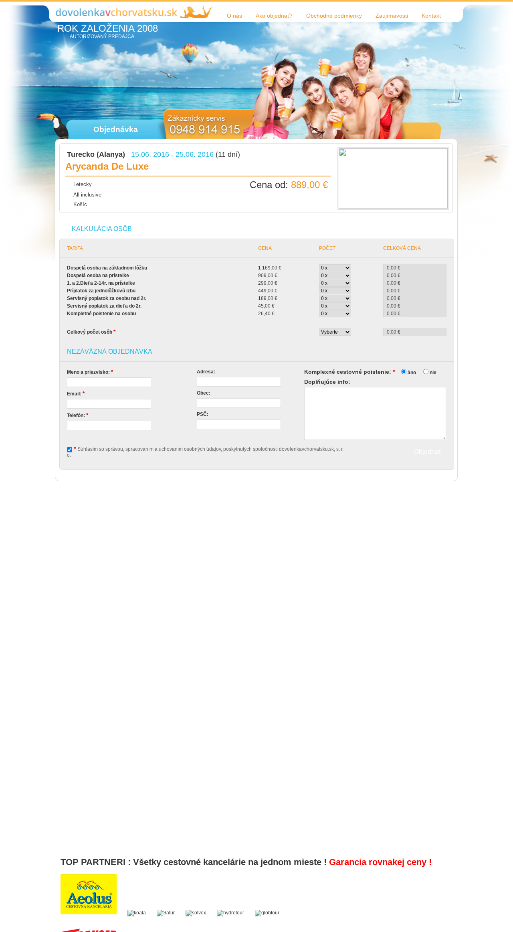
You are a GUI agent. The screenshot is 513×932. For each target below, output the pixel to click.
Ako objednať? (274, 15)
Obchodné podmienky (334, 15)
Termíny (313, 196)
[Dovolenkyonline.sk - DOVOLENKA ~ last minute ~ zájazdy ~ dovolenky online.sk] (108, 12)
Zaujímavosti (392, 15)
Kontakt (431, 15)
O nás (234, 15)
